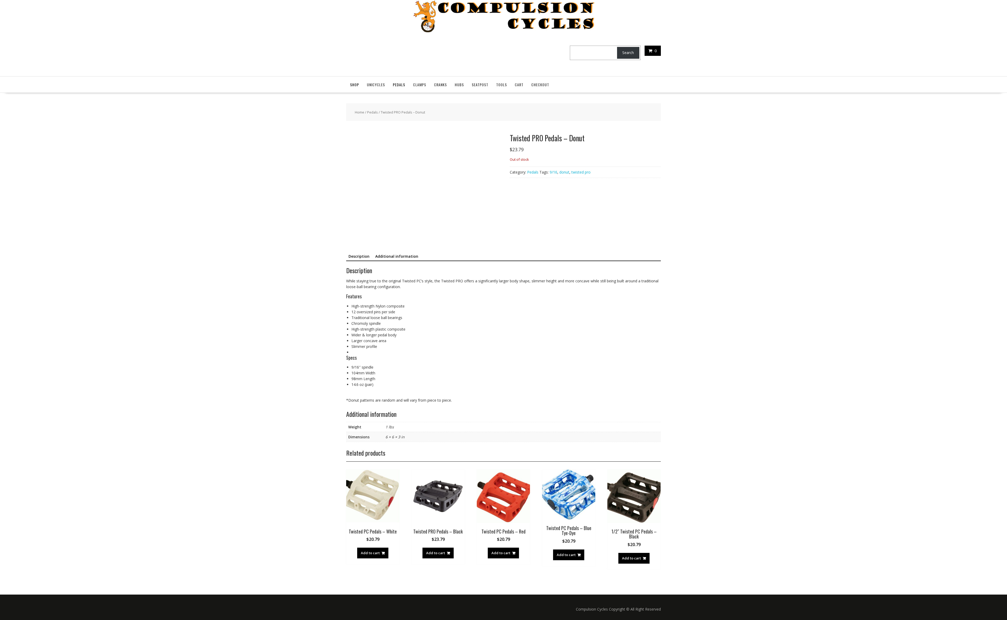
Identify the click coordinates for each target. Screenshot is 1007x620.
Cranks (440, 84)
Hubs (459, 84)
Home (359, 112)
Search (628, 52)
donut (564, 172)
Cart (519, 84)
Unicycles (376, 84)
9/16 (553, 172)
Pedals (399, 84)
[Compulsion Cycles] (504, 30)
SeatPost (480, 84)
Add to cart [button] (370, 553)
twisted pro (581, 172)
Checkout (540, 84)
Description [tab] (359, 256)
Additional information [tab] (396, 256)
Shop (354, 84)
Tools (501, 84)
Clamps (419, 84)
